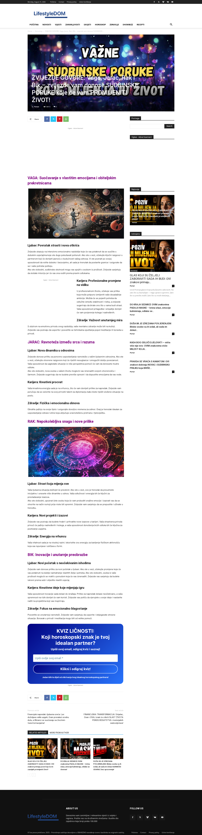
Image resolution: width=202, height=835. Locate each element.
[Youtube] (172, 2)
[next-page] (33, 775)
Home (30, 31)
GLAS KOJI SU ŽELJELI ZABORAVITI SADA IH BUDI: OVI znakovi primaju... (150, 279)
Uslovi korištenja (85, 2)
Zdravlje (114, 24)
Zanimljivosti (72, 24)
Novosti (46, 24)
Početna (53, 2)
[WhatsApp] (66, 119)
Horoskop (100, 24)
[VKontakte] (168, 2)
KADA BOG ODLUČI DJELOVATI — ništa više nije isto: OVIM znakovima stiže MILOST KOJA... (150, 345)
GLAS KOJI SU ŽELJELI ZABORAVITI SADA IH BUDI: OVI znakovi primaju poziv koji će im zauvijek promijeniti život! (151, 214)
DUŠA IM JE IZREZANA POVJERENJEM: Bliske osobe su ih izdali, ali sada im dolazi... (151, 326)
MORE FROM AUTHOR (59, 733)
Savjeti (87, 24)
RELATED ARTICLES (37, 733)
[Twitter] (159, 2)
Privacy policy (72, 2)
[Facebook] (154, 2)
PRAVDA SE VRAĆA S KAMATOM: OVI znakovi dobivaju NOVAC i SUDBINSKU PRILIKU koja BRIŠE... (150, 364)
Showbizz (128, 24)
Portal (36, 107)
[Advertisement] (75, 149)
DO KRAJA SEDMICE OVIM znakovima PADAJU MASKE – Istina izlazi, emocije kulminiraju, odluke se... (150, 307)
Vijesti (58, 24)
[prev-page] (29, 775)
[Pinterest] (59, 119)
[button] (171, 25)
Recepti (140, 24)
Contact (61, 2)
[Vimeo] (163, 2)
